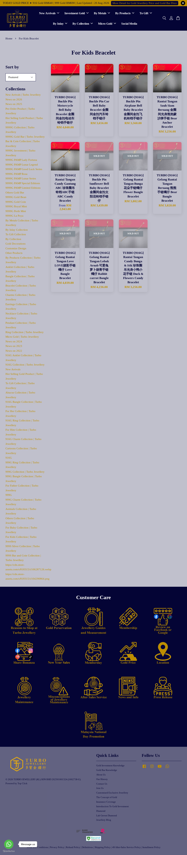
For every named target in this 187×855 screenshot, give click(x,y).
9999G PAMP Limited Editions (23, 187)
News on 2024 (13, 341)
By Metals (100, 13)
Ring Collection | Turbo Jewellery (24, 332)
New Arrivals (47, 13)
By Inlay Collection (16, 229)
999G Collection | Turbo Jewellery (25, 471)
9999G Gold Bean (15, 197)
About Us (101, 774)
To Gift (144, 13)
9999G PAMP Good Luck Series (23, 169)
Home (8, 38)
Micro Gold (105, 23)
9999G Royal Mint (16, 206)
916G (8, 457)
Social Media (129, 23)
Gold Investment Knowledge (110, 765)
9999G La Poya (14, 215)
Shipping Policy (103, 847)
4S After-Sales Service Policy (126, 847)
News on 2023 (13, 346)
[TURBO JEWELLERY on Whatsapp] (167, 768)
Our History (102, 779)
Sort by (12, 67)
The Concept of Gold (106, 797)
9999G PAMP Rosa (16, 173)
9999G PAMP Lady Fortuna (21, 159)
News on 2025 (13, 104)
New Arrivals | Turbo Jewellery (23, 94)
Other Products (13, 252)
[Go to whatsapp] (8, 844)
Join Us (100, 788)
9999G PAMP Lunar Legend (21, 164)
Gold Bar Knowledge (106, 770)
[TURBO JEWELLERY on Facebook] (144, 768)
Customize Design (15, 248)
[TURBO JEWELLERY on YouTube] (159, 768)
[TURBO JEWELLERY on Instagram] (151, 768)
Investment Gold (74, 13)
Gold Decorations (15, 243)
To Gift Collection (15, 234)
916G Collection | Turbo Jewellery (25, 364)
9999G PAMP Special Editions (22, 183)
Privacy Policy (57, 847)
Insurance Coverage (106, 802)
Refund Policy (73, 847)
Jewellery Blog (103, 820)
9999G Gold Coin (15, 201)
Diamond (100, 811)
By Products (123, 13)
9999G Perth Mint (15, 211)
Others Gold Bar (14, 192)
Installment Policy (151, 847)
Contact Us (101, 784)
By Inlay (58, 23)
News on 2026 (13, 99)
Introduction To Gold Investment (112, 806)
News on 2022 (13, 350)
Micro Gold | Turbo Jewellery (22, 336)
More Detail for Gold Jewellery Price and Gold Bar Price (144, 3)
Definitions (87, 847)
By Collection (80, 23)
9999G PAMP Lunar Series (20, 178)
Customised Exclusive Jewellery (112, 792)
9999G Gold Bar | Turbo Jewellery (25, 136)
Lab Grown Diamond (106, 815)
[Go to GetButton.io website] (9, 851)
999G (8, 494)
